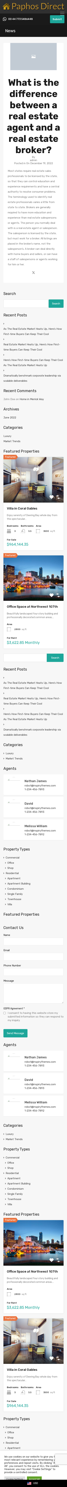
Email (6, 950)
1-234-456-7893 (34, 789)
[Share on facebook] (27, 272)
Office (10, 862)
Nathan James (36, 781)
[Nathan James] (13, 790)
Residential (12, 873)
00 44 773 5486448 (20, 19)
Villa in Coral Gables (22, 508)
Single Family (15, 894)
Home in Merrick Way (32, 399)
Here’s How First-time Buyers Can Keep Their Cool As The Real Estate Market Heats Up (33, 363)
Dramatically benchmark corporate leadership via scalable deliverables (32, 378)
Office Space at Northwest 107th (32, 607)
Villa (9, 904)
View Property (33, 493)
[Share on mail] (39, 272)
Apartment (13, 878)
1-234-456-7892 (34, 834)
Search (9, 293)
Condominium (15, 888)
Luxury (7, 436)
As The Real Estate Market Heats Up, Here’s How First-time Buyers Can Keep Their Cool (32, 331)
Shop (10, 868)
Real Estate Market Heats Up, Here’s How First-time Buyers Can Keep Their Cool (31, 347)
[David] (13, 813)
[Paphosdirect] (33, 9)
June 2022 (9, 417)
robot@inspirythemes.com (40, 785)
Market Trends (11, 441)
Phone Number (12, 965)
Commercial (12, 857)
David (29, 804)
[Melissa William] (13, 835)
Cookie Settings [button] (14, 1479)
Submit (57, 19)
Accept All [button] (34, 1479)
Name (6, 935)
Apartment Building (18, 883)
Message (8, 980)
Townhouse (14, 899)
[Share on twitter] (33, 272)
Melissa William (36, 826)
